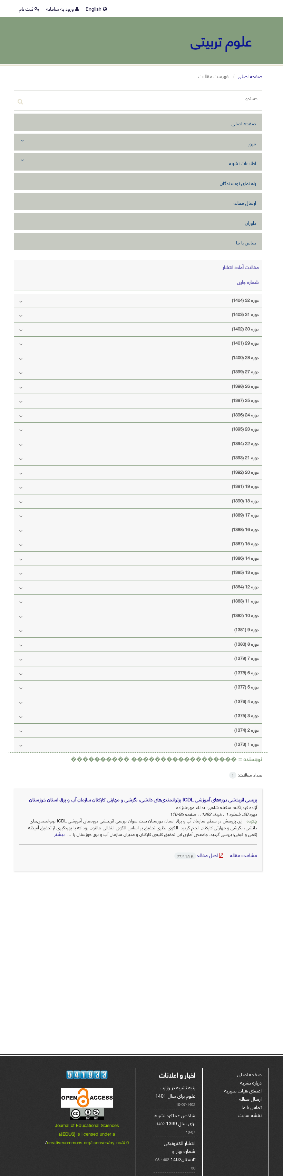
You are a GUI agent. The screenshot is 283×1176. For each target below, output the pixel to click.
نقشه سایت (250, 1114)
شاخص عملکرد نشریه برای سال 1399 (175, 1119)
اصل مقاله (198, 854)
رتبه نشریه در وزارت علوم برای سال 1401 (175, 1091)
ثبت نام (27, 8)
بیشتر (59, 833)
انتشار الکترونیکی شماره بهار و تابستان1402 (179, 1150)
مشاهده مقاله (243, 854)
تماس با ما (246, 242)
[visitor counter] (87, 1074)
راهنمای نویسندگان (238, 183)
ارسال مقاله (245, 202)
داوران (250, 222)
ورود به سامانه (60, 8)
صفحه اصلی (250, 75)
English (94, 8)
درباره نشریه (251, 1082)
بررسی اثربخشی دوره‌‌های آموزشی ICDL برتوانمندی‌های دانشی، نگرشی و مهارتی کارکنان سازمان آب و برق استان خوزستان (143, 799)
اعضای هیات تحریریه (243, 1090)
